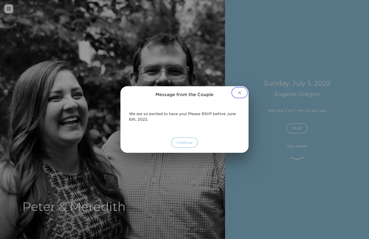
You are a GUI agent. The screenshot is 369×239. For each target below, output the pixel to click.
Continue (184, 142)
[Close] (239, 93)
